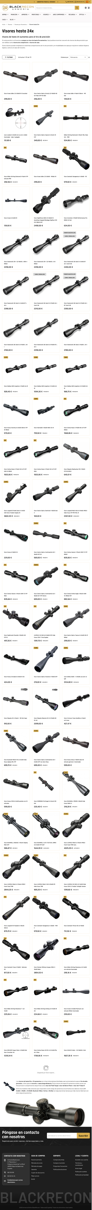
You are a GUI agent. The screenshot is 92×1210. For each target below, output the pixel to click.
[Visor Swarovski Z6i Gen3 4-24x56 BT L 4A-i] (16, 285)
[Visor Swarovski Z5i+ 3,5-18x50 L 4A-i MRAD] (46, 244)
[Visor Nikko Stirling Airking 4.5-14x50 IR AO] (46, 991)
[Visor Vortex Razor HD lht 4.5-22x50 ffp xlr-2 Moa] (46, 1033)
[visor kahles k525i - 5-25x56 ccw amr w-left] (76, 659)
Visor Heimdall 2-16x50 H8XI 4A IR (44, 428)
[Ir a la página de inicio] (18, 8)
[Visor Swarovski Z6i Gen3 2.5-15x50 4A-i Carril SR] (46, 285)
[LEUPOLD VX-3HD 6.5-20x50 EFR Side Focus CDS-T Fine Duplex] (46, 617)
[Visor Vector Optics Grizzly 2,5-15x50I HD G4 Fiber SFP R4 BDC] (46, 76)
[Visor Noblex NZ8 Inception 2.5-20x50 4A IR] (76, 368)
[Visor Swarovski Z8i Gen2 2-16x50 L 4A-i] (76, 327)
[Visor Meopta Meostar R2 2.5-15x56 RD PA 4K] (46, 700)
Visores (46, 14)
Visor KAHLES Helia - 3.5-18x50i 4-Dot (75, 1050)
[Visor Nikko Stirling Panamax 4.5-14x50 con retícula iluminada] (76, 950)
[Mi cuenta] (85, 7)
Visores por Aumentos (20, 24)
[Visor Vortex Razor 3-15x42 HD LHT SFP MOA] (46, 451)
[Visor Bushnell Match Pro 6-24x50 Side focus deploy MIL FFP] (16, 742)
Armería (24, 14)
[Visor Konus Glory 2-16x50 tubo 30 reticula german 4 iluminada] (76, 742)
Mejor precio (35, 1176)
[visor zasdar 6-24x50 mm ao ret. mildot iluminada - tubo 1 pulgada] (16, 117)
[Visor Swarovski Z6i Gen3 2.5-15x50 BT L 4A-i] (46, 327)
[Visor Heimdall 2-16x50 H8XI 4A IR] (46, 410)
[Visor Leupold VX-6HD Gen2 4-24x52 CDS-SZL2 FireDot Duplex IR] (16, 493)
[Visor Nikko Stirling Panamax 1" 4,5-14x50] (16, 991)
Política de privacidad (81, 1175)
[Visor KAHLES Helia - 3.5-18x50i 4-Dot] (76, 1033)
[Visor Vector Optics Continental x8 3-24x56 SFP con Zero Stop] (46, 742)
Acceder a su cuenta (81, 1160)
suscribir (83, 1135)
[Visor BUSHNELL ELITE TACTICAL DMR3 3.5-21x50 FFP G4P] (46, 825)
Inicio (3, 24)
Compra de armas (58, 1160)
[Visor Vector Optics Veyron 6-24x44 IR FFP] (46, 117)
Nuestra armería (36, 1160)
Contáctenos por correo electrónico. (15, 1181)
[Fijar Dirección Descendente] (89, 57)
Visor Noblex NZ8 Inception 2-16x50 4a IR (16, 386)
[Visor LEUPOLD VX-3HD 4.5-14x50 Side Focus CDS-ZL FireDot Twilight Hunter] (76, 866)
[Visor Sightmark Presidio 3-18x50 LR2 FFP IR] (16, 617)
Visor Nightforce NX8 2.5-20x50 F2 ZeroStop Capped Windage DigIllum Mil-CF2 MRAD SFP (45, 220)
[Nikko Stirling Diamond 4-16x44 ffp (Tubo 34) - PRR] (76, 117)
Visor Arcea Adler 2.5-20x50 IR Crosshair (15, 93)
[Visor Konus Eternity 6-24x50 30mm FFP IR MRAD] (16, 410)
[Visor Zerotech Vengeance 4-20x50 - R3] (76, 159)
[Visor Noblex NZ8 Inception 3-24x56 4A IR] (46, 368)
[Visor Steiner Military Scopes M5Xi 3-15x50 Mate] (46, 950)
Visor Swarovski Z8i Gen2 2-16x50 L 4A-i (75, 345)
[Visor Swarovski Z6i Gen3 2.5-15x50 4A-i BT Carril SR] (76, 285)
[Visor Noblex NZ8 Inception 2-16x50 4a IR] (16, 368)
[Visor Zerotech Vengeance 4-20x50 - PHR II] (46, 908)
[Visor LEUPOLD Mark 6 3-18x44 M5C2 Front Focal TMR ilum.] (76, 825)
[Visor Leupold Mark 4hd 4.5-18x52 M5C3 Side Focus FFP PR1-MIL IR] (76, 493)
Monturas (35, 14)
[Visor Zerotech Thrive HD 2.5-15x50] (76, 908)
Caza (4, 19)
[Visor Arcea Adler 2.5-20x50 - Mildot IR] (46, 159)
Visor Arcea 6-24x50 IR (10, 218)
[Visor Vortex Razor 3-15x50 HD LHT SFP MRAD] (76, 410)
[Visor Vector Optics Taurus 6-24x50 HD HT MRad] (76, 617)
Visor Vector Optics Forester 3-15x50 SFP (45, 677)
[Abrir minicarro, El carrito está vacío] (88, 7)
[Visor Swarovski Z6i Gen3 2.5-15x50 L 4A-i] (16, 327)
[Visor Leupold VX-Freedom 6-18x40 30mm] (16, 908)
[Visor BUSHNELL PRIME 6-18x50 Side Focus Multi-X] (76, 784)
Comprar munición (59, 1163)
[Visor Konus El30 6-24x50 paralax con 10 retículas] (16, 784)
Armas (4, 14)
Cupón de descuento (37, 1172)
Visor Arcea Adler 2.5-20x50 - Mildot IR (45, 176)
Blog (11, 19)
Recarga (72, 14)
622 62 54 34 (80, 2)
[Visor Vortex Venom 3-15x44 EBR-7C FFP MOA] (16, 576)
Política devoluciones (60, 1169)
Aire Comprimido (58, 14)
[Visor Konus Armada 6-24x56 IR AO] (16, 659)
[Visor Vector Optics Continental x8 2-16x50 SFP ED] (46, 534)
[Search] (77, 8)
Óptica (81, 14)
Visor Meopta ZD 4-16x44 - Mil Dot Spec (15, 718)
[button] (8, 57)
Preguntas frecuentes (60, 1166)
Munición (14, 14)
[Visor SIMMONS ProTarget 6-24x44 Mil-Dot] (46, 784)
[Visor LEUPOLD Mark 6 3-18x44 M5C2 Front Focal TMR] (16, 866)
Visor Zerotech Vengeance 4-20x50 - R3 (75, 176)
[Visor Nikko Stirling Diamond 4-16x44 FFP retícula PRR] (16, 159)
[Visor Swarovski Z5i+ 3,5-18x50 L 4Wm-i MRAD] (16, 244)
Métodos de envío (36, 1163)
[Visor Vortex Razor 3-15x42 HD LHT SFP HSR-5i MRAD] (16, 451)
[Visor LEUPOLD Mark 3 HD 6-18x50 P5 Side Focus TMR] (46, 866)
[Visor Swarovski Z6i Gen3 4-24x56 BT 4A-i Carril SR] (76, 244)
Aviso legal (78, 1168)
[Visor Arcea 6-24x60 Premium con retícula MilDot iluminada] (76, 991)
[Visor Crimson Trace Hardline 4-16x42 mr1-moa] (76, 700)
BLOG (33, 1179)
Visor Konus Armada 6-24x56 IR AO (14, 677)
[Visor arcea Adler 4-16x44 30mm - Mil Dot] (76, 76)
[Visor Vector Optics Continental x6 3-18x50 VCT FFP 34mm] (46, 576)
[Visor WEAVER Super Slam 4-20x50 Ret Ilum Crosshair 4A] (16, 1033)
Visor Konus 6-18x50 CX (11, 552)
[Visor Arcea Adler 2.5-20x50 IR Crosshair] (16, 76)
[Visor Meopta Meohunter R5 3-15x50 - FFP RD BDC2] (76, 451)
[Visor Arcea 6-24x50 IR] (16, 200)
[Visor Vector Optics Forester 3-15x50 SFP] (46, 659)
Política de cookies (81, 1171)
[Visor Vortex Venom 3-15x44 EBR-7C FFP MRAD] (76, 534)
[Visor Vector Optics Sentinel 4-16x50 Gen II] (46, 493)
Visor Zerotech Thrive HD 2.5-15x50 (74, 926)
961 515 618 (70, 2)
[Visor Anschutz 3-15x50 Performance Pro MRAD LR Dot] (76, 200)
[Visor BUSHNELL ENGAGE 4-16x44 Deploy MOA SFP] (16, 825)
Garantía (34, 1169)
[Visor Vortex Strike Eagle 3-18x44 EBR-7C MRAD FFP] (76, 576)
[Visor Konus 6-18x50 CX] (16, 534)
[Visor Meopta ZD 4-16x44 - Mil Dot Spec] (16, 700)
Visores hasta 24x (34, 24)
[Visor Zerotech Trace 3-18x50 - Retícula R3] (16, 950)
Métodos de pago (36, 1166)
